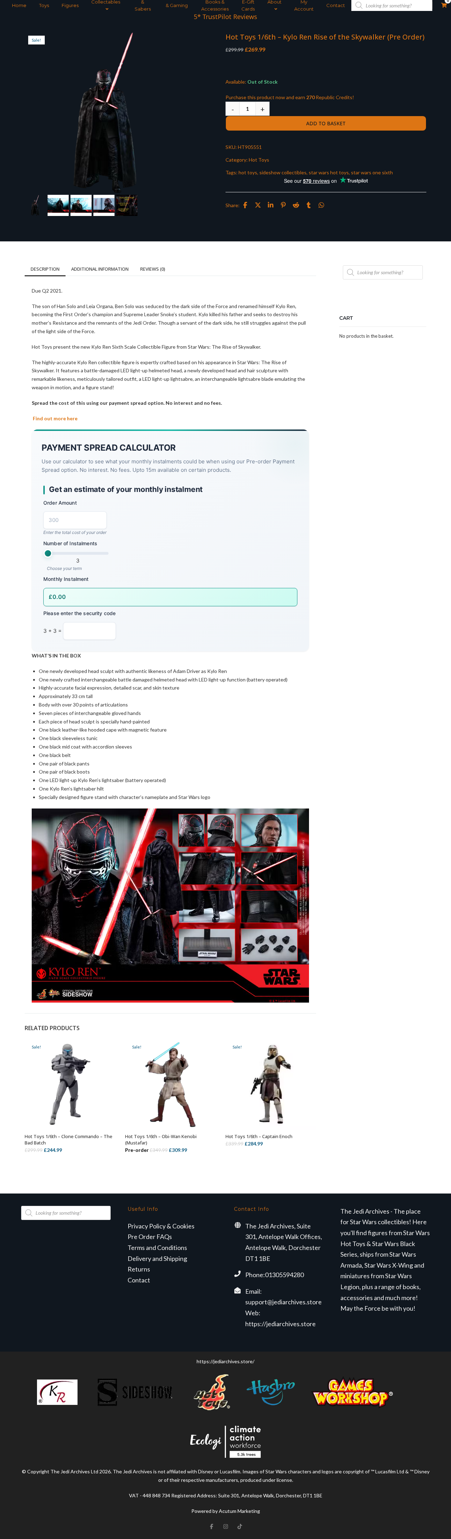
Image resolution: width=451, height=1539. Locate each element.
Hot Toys (259, 160)
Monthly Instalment (66, 579)
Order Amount (60, 503)
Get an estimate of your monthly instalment (126, 489)
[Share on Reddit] (296, 205)
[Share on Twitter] (258, 205)
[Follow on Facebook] (211, 1526)
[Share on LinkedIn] (270, 205)
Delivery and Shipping (157, 1258)
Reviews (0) (152, 269)
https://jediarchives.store (280, 1324)
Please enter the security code (79, 614)
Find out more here (55, 418)
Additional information (100, 269)
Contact (335, 5)
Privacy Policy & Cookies (161, 1226)
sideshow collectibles (283, 172)
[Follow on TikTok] (240, 1526)
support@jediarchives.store (283, 1302)
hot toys (248, 172)
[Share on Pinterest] (283, 205)
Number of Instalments (70, 543)
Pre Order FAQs (150, 1236)
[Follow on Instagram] (225, 1526)
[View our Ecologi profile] (225, 1442)
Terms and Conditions (157, 1247)
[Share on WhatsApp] (321, 205)
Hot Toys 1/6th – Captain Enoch (259, 1136)
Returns (139, 1269)
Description (45, 269)
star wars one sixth (372, 172)
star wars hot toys (329, 172)
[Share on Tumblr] (308, 205)
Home (19, 5)
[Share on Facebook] (245, 205)
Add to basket (326, 123)
